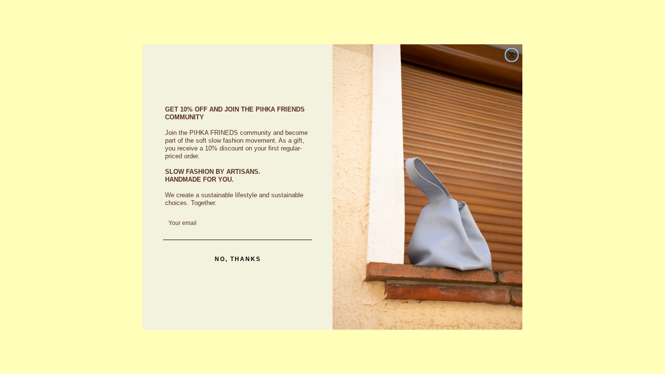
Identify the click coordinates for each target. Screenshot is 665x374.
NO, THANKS (238, 259)
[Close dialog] (511, 55)
